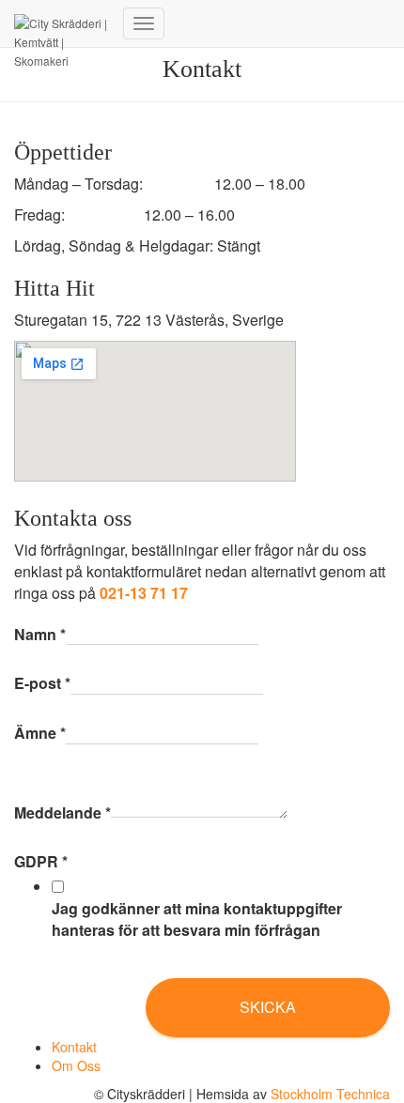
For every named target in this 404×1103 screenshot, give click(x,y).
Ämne (40, 733)
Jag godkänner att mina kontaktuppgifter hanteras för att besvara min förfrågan (197, 919)
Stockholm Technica (330, 1093)
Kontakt (74, 1046)
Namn (40, 634)
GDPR (41, 861)
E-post (42, 683)
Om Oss (76, 1065)
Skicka (268, 1007)
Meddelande (62, 813)
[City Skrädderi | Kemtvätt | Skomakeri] (61, 23)
